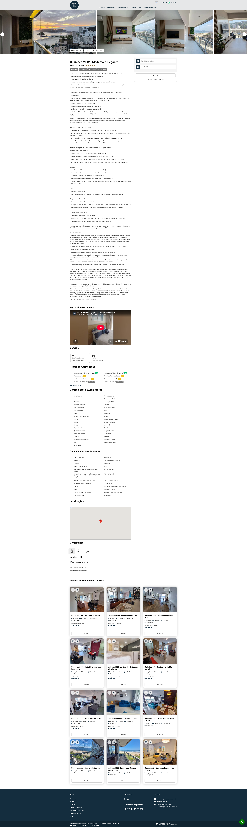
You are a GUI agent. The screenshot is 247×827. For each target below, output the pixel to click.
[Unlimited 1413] (123, 599)
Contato (133, 8)
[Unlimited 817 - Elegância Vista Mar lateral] (160, 651)
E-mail (156, 75)
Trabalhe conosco (75, 813)
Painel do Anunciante (150, 8)
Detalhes (86, 633)
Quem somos (111, 8)
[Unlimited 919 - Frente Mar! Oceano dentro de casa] (123, 752)
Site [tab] (72, 551)
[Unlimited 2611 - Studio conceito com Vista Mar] (160, 702)
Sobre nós (73, 799)
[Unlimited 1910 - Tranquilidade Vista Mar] (160, 599)
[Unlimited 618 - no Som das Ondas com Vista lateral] (123, 651)
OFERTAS (101, 8)
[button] (245, 34)
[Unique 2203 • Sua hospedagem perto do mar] (160, 752)
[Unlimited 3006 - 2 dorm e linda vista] (87, 752)
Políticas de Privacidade (77, 810)
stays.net (167, 823)
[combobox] (158, 67)
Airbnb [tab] (79, 551)
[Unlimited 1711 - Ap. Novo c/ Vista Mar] (87, 702)
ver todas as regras (76, 385)
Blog (140, 8)
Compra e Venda (123, 8)
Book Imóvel (73, 802)
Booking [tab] (87, 551)
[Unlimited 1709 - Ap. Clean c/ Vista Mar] (87, 599)
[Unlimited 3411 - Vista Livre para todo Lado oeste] (87, 651)
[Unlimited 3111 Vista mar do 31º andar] (123, 702)
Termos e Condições (76, 807)
